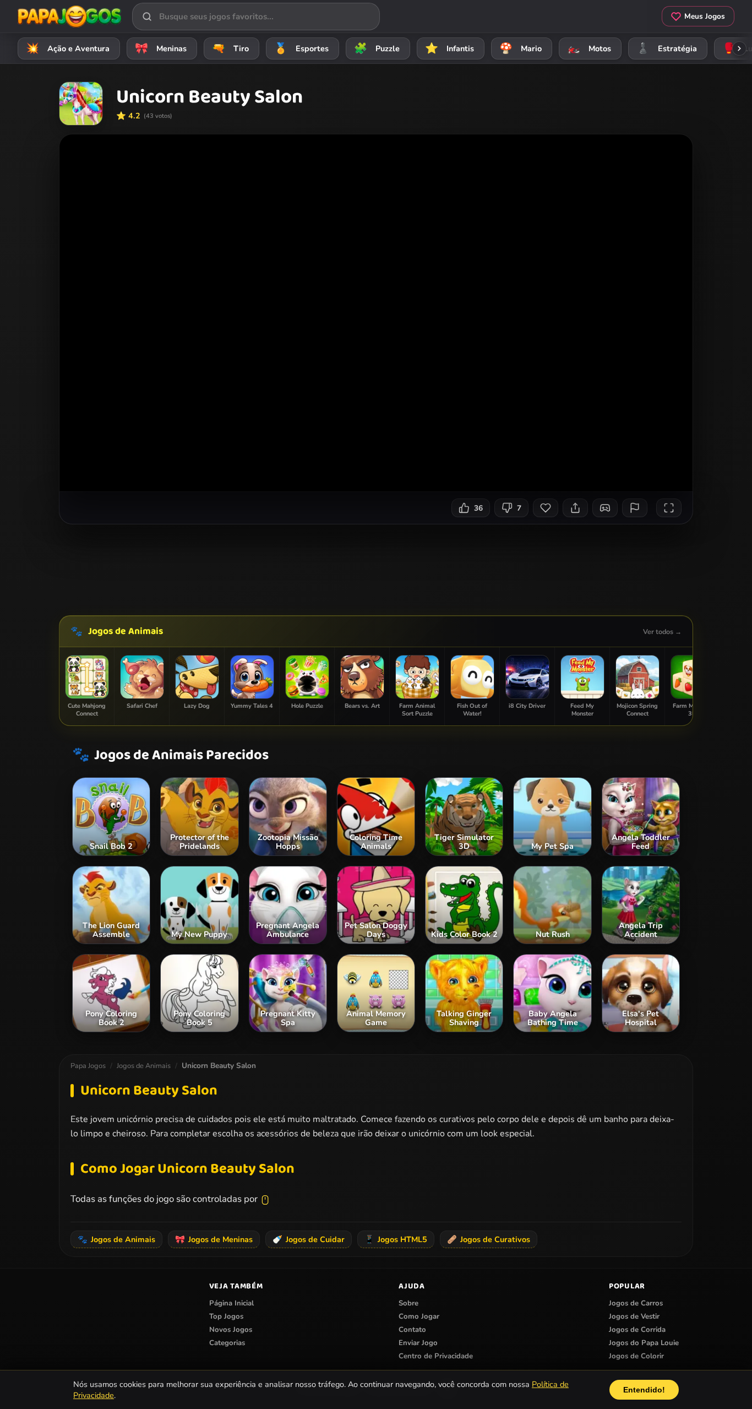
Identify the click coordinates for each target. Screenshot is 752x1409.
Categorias (227, 1343)
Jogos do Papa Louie (644, 1343)
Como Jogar (419, 1316)
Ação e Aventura (68, 48)
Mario (520, 48)
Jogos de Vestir (634, 1316)
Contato (412, 1330)
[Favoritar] (545, 507)
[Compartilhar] (575, 507)
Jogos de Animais (125, 631)
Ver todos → (662, 631)
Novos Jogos (230, 1330)
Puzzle (377, 48)
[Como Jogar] (605, 507)
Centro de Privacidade (436, 1356)
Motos (589, 48)
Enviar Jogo (418, 1343)
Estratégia (666, 48)
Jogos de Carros (636, 1303)
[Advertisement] (376, 566)
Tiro (230, 48)
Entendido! (644, 1389)
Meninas (161, 48)
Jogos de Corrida (637, 1330)
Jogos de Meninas (214, 1239)
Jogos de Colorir (636, 1356)
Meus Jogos (704, 16)
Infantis (450, 48)
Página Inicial (231, 1303)
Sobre (408, 1303)
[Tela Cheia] (669, 507)
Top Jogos (226, 1316)
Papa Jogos (88, 1066)
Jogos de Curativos (488, 1239)
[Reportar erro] (634, 507)
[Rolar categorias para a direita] (739, 48)
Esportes (301, 48)
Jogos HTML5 (395, 1239)
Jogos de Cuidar (309, 1239)
